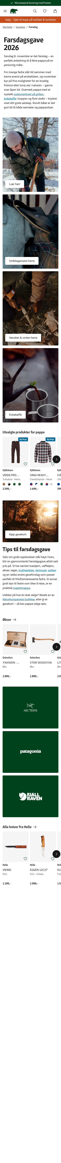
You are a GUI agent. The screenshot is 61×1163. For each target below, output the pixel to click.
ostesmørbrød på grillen (29, 94)
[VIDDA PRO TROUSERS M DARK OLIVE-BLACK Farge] (19, 484)
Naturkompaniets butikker (18, 599)
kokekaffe (10, 98)
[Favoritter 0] (44, 11)
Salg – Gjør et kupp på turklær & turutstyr (30, 19)
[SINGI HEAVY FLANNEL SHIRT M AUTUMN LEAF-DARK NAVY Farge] (46, 484)
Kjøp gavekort (17, 534)
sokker (52, 570)
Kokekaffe (15, 414)
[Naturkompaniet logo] (14, 11)
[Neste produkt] (56, 459)
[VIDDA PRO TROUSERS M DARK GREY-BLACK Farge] (9, 484)
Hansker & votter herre (23, 337)
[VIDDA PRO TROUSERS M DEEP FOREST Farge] (14, 484)
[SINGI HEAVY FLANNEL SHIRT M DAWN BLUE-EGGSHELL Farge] (36, 484)
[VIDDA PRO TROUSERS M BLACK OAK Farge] (5, 484)
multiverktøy (26, 570)
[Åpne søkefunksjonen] (35, 11)
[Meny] (5, 11)
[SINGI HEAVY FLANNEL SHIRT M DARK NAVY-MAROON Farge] (32, 484)
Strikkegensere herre (22, 261)
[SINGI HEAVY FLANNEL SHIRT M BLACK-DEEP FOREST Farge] (41, 484)
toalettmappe (21, 588)
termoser (40, 570)
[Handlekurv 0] (55, 11)
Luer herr (14, 184)
